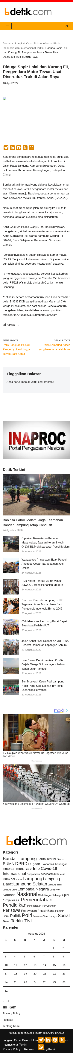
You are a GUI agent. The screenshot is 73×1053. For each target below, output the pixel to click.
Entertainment (13, 869)
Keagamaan (33, 874)
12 (25, 965)
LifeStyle (55, 889)
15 (54, 965)
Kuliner (19, 879)
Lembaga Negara (33, 889)
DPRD (21, 863)
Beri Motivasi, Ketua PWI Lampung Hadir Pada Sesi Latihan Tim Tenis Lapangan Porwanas (43, 685)
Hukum (28, 869)
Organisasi (11, 900)
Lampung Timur (55, 885)
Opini (65, 895)
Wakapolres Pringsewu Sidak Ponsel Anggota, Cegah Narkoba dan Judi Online (44, 563)
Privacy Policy (11, 1013)
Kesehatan (47, 873)
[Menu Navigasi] (7, 26)
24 (6, 982)
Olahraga (56, 895)
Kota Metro (59, 874)
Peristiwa (11, 910)
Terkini (17, 920)
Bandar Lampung (20, 858)
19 (25, 973)
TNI (28, 920)
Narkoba (9, 895)
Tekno (6, 921)
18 (15, 973)
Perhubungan (49, 906)
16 (64, 965)
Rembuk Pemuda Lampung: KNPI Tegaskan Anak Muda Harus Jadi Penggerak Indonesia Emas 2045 (42, 604)
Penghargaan (34, 906)
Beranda (8, 43)
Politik (15, 915)
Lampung (32, 878)
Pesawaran (29, 911)
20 (35, 973)
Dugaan (34, 864)
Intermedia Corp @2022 (49, 1032)
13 (35, 965)
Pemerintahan (36, 900)
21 (44, 973)
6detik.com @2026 (20, 1032)
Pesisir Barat (45, 910)
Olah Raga (44, 895)
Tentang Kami (11, 1026)
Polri (27, 915)
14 (44, 965)
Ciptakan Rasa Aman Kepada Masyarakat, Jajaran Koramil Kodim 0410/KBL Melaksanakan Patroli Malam (46, 542)
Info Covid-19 (45, 868)
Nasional (26, 894)
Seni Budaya (50, 916)
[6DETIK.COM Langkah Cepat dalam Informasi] (28, 12)
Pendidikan (14, 905)
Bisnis (60, 859)
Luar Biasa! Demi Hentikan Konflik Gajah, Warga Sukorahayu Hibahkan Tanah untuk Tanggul (44, 664)
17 (6, 973)
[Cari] (67, 26)
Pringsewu (37, 916)
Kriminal (9, 879)
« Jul (6, 1001)
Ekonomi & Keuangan (54, 864)
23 (64, 973)
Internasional (14, 873)
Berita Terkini (46, 859)
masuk (25, 381)
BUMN (8, 864)
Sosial (64, 915)
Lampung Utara (10, 890)
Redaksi (8, 1019)
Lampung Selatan (30, 884)
